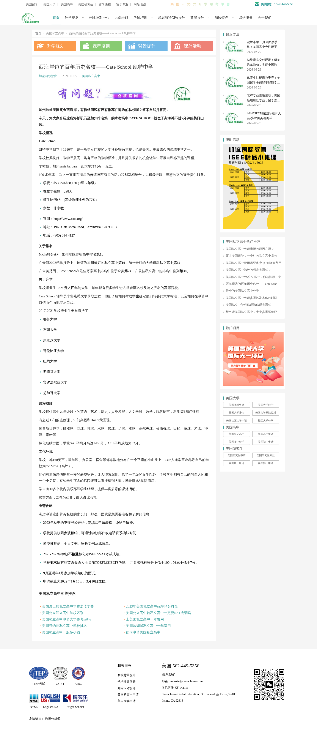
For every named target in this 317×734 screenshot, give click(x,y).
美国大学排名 (236, 412)
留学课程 (105, 4)
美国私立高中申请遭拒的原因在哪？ (250, 249)
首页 (56, 17)
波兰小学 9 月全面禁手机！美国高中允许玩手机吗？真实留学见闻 (263, 47)
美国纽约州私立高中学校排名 (64, 626)
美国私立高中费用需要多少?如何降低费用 (253, 263)
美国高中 (67, 4)
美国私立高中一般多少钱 (61, 632)
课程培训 (101, 46)
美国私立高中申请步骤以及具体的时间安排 (254, 298)
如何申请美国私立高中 (143, 632)
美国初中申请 (265, 441)
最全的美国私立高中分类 (242, 290)
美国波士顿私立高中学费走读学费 (68, 606)
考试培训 (140, 17)
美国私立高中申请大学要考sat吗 (66, 619)
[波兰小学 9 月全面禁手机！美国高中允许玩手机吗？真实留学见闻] (234, 42)
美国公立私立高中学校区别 (62, 613)
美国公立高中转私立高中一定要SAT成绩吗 (158, 613)
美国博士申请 (265, 463)
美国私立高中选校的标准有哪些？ (248, 270)
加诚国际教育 (48, 76)
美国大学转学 (265, 404)
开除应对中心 (99, 17)
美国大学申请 (127, 701)
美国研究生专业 (266, 455)
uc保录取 (121, 17)
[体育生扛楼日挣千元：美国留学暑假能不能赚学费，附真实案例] (234, 77)
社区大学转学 (265, 420)
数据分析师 (52, 718)
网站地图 (140, 4)
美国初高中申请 (128, 694)
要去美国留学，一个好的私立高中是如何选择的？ (259, 255)
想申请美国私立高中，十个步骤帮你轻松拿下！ (257, 312)
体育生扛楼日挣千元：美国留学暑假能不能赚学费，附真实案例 (263, 82)
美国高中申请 (265, 434)
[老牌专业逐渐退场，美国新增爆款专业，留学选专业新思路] (234, 95)
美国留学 (32, 4)
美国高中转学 (236, 441)
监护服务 (246, 17)
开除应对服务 (127, 688)
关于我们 (264, 17)
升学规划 (71, 17)
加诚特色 (221, 17)
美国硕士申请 (236, 463)
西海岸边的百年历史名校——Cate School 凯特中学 (259, 284)
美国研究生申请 (237, 455)
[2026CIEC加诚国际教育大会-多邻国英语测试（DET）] (234, 113)
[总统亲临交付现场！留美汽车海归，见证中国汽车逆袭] (234, 60)
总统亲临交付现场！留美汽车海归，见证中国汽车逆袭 (263, 64)
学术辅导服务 (127, 681)
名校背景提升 (127, 675)
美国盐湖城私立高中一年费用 (148, 626)
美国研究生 (85, 4)
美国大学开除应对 (265, 412)
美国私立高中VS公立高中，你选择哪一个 (253, 277)
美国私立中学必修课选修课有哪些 (248, 304)
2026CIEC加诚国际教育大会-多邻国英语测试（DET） (264, 118)
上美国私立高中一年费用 (145, 619)
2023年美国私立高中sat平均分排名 (152, 606)
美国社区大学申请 (236, 420)
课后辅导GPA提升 (171, 17)
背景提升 (197, 17)
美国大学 (49, 4)
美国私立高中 (91, 76)
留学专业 (122, 4)
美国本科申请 (236, 404)
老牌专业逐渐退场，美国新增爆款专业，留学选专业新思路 (263, 100)
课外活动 (192, 46)
